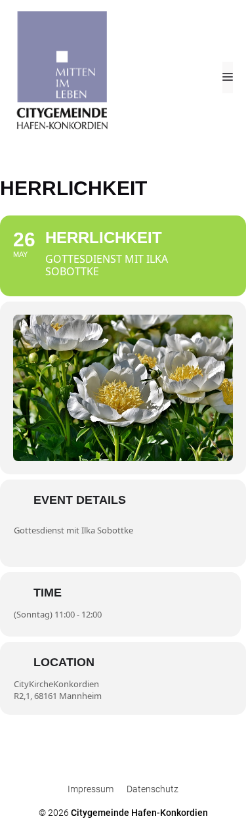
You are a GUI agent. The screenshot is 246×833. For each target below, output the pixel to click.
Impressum (90, 789)
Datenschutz (152, 789)
